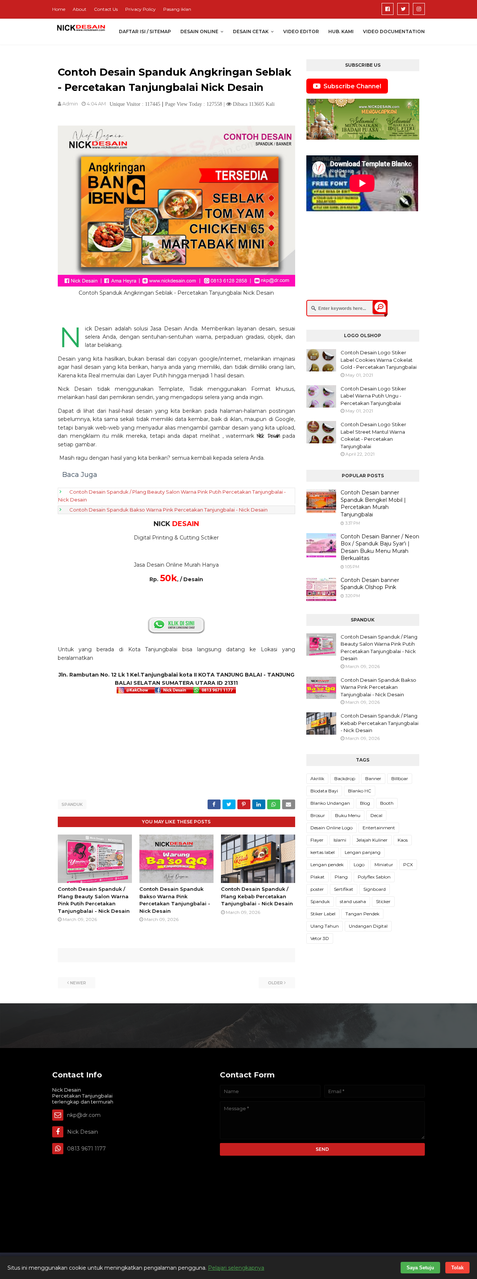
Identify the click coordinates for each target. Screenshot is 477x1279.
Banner (373, 778)
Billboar (399, 778)
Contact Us (106, 9)
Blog (365, 803)
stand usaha (353, 901)
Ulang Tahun (324, 926)
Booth (387, 803)
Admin (70, 104)
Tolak (457, 1267)
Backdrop (344, 778)
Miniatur (384, 864)
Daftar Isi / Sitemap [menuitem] (145, 31)
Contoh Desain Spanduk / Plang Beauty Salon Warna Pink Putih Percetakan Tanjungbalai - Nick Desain (379, 648)
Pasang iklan (177, 9)
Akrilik (317, 778)
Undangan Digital (368, 926)
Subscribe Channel (352, 86)
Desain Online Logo (331, 827)
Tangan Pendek (362, 913)
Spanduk (72, 804)
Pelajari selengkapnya (236, 1267)
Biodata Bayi (324, 791)
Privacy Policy (140, 9)
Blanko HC (359, 791)
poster (317, 889)
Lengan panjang (362, 852)
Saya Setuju (420, 1267)
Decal (376, 815)
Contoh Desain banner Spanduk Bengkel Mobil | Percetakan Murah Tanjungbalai (373, 503)
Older (275, 982)
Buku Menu (347, 815)
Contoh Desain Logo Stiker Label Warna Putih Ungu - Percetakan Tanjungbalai (373, 396)
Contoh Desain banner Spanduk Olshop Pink (370, 584)
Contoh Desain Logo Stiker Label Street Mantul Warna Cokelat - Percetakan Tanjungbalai (373, 435)
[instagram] (419, 9)
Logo (359, 864)
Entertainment (379, 827)
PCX (408, 864)
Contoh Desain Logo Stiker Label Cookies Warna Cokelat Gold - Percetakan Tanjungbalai (379, 359)
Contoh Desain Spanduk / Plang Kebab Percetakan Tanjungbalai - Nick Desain (257, 896)
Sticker (383, 901)
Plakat (317, 877)
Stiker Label (322, 913)
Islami (340, 840)
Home (58, 9)
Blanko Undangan (330, 803)
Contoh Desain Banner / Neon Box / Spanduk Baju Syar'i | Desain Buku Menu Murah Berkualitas (380, 547)
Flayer (316, 840)
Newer (78, 982)
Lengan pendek (327, 864)
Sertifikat (343, 889)
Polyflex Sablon (374, 877)
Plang (341, 877)
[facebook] (388, 9)
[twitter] (403, 9)
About (79, 9)
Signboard (374, 889)
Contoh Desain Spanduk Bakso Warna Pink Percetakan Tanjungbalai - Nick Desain (168, 510)
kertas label (322, 852)
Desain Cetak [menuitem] (251, 31)
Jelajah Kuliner (372, 840)
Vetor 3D (319, 938)
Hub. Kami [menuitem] (341, 31)
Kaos (403, 840)
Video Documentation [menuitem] (394, 31)
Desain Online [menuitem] (199, 31)
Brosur (317, 815)
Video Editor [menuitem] (301, 31)
